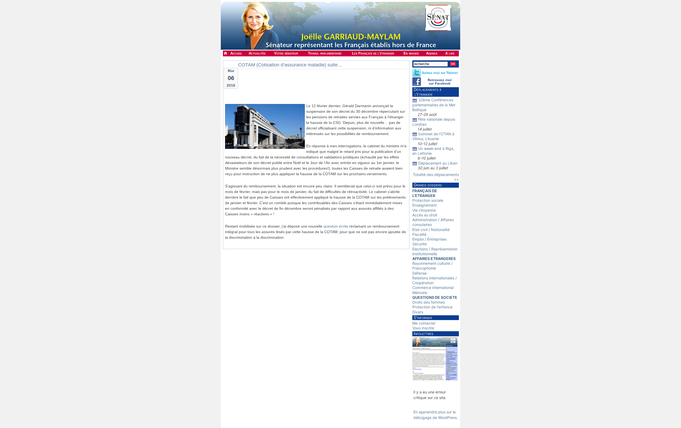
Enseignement (424, 205)
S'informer (423, 317)
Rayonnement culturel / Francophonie (432, 265)
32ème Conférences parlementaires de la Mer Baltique (433, 105)
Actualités (257, 53)
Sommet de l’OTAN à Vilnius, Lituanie (433, 136)
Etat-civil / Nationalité (431, 229)
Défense (419, 273)
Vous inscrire (423, 328)
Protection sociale (427, 200)
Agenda (432, 53)
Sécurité (419, 244)
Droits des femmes (428, 302)
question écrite (335, 226)
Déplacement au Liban (437, 163)
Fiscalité (419, 234)
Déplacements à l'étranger (426, 92)
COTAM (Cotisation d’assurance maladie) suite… (290, 65)
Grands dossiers (428, 184)
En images (411, 53)
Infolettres (423, 333)
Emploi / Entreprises (429, 239)
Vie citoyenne (424, 210)
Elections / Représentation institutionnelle (435, 251)
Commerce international (433, 287)
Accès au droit (424, 215)
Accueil (236, 53)
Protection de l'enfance (432, 307)
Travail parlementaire (325, 53)
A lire (450, 53)
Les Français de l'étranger (373, 53)
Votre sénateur (286, 53)
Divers (417, 312)
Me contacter (423, 323)
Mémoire (419, 292)
